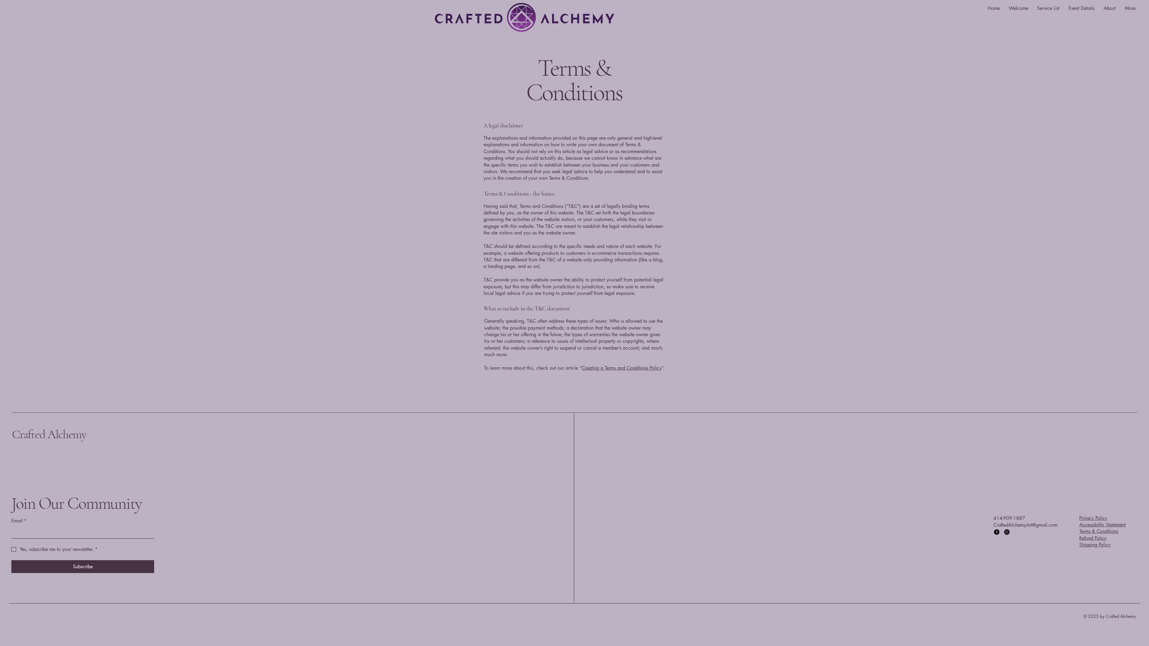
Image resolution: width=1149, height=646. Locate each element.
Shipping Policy (1095, 545)
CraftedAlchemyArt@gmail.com (1025, 525)
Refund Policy (1093, 538)
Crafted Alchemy (49, 434)
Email (19, 521)
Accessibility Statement (1102, 525)
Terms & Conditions (1098, 531)
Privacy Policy (1093, 518)
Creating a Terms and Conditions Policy (622, 368)
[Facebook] (996, 532)
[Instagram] (1007, 532)
